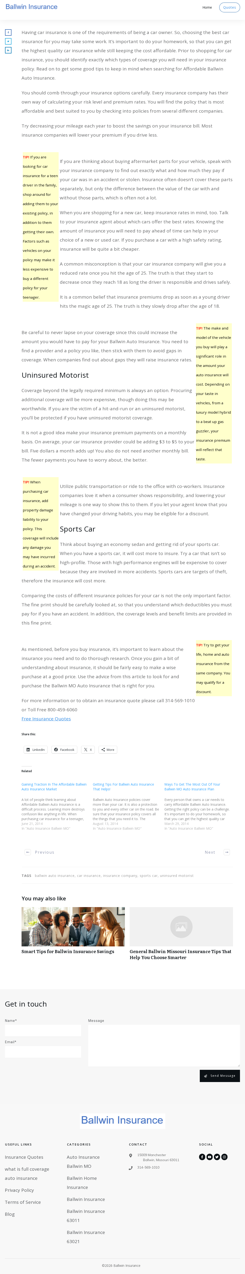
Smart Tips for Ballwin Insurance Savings (73, 936)
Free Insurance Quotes (46, 719)
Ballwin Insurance (86, 1199)
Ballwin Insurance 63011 (86, 1215)
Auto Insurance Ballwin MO (83, 1161)
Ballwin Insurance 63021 (86, 1237)
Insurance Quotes (24, 1157)
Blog (10, 1214)
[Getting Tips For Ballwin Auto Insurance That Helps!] (128, 809)
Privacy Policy (19, 1190)
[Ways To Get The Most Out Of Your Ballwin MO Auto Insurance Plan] (200, 809)
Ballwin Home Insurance (82, 1182)
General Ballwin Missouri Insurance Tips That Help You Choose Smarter (181, 936)
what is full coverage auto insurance (27, 1173)
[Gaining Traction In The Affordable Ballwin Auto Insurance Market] (57, 809)
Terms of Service (23, 1202)
